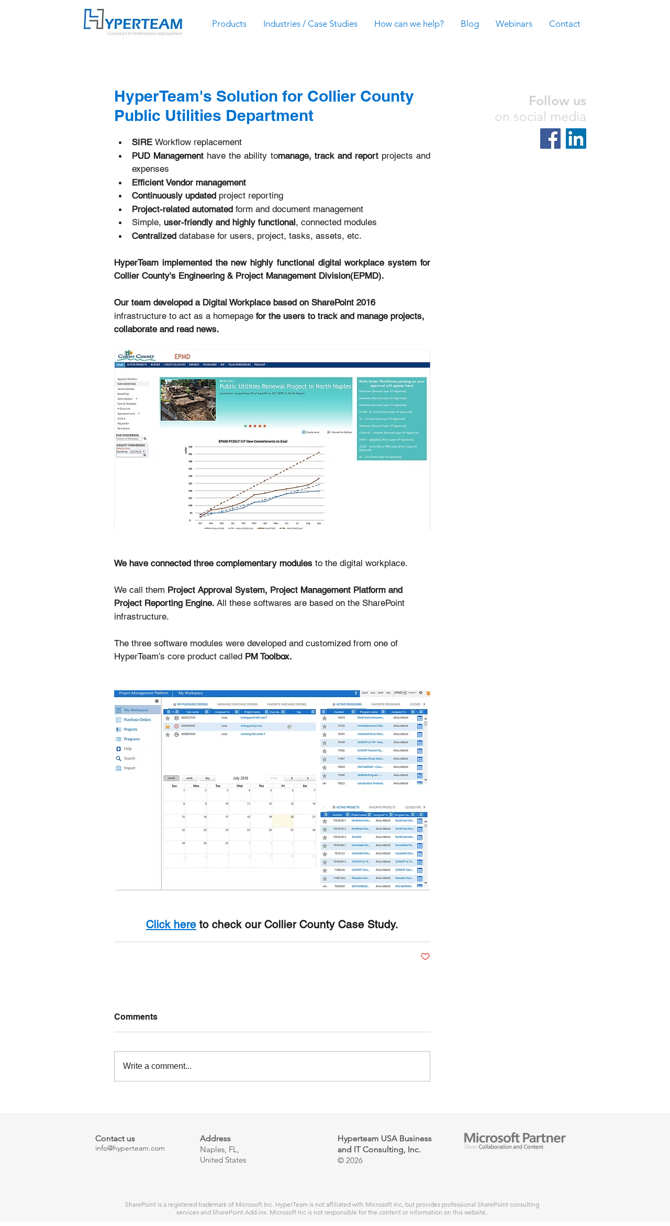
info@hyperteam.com (130, 1148)
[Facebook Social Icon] (550, 138)
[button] (229, 27)
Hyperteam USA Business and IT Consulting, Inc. (385, 1143)
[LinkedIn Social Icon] (576, 138)
